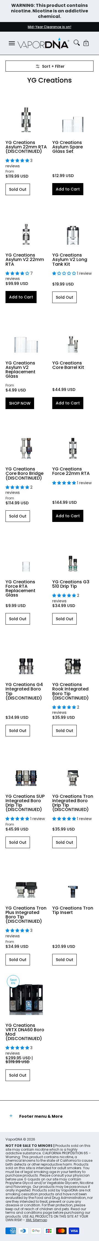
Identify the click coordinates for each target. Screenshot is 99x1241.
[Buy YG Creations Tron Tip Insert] (73, 877)
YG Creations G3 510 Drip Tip (70, 584)
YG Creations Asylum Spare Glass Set (67, 146)
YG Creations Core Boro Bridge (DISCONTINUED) (24, 473)
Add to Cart (68, 189)
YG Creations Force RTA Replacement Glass (20, 588)
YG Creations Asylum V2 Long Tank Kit (69, 259)
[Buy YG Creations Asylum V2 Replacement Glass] (26, 332)
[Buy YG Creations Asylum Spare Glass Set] (73, 111)
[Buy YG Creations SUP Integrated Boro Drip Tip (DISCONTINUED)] (26, 765)
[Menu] (11, 43)
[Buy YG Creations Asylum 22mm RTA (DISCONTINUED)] (26, 111)
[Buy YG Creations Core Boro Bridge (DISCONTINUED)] (26, 438)
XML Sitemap (36, 1220)
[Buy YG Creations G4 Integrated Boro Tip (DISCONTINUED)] (26, 653)
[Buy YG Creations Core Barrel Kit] (73, 332)
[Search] (76, 43)
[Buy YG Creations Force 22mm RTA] (73, 438)
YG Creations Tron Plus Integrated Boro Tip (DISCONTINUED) (26, 914)
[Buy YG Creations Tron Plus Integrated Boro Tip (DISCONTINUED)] (26, 877)
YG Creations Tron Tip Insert (72, 910)
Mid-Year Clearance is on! (49, 27)
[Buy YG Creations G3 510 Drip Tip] (73, 550)
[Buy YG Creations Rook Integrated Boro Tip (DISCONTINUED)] (73, 653)
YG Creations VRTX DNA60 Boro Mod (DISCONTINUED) (25, 1032)
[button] (86, 43)
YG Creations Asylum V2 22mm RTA (25, 259)
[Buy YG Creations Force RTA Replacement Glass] (26, 550)
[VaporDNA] (43, 43)
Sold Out (17, 189)
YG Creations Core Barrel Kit (68, 365)
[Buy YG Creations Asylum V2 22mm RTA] (26, 224)
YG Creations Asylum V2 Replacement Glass (20, 369)
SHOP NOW (20, 403)
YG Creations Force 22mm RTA (71, 471)
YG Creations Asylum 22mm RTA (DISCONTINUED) (26, 146)
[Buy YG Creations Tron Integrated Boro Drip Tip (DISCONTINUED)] (73, 765)
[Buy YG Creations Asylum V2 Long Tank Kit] (73, 224)
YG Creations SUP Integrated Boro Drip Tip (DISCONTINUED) (25, 803)
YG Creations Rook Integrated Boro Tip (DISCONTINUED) (70, 691)
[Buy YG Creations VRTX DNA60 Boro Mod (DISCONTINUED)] (26, 994)
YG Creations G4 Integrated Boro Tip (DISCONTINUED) (24, 691)
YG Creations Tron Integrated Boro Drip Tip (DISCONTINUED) (72, 803)
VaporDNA (14, 1139)
